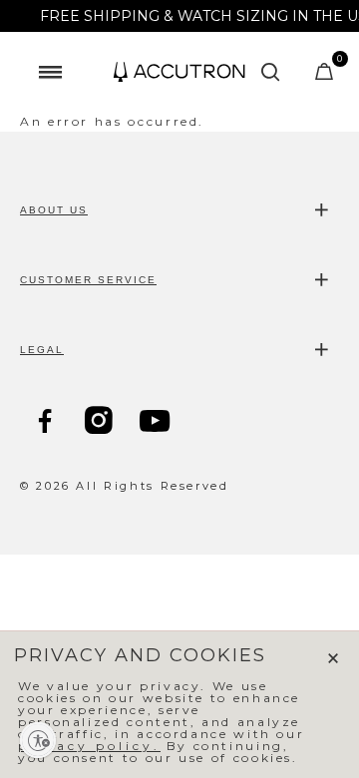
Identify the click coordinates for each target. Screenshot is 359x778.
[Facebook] (47, 423)
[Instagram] (101, 423)
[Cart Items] (326, 76)
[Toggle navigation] (50, 72)
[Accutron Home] (179, 72)
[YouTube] (156, 424)
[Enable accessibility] (38, 740)
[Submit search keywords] (271, 72)
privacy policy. (89, 745)
